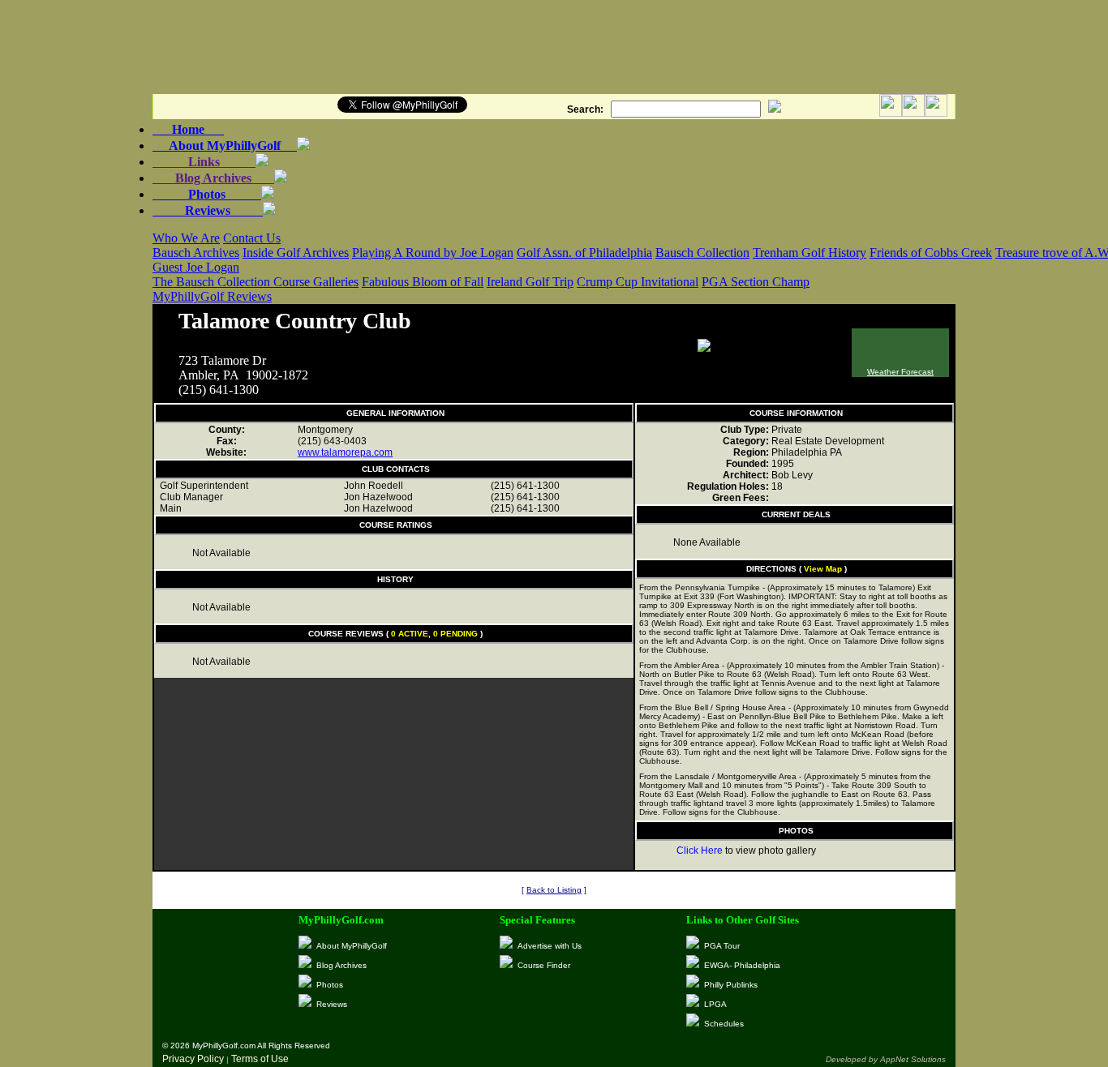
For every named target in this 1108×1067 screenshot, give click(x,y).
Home (188, 129)
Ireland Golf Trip (530, 282)
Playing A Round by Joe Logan (432, 252)
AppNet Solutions (913, 1059)
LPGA (715, 1004)
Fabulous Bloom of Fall (422, 282)
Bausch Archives (195, 252)
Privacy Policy (193, 1059)
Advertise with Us (549, 945)
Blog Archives (213, 178)
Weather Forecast (900, 371)
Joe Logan (212, 267)
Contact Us (252, 238)
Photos (206, 194)
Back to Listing (554, 889)
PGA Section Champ (756, 282)
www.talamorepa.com (345, 452)
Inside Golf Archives (296, 252)
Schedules (724, 1023)
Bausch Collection (702, 252)
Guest (169, 267)
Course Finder (543, 965)
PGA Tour (722, 945)
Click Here (699, 850)
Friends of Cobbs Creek (931, 252)
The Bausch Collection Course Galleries (255, 282)
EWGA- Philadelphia (742, 965)
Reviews (207, 210)
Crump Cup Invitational (637, 282)
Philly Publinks (731, 984)
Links (204, 162)
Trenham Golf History (809, 252)
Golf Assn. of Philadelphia (584, 252)
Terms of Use (260, 1059)
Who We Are (186, 238)
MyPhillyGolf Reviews (212, 296)
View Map (823, 568)
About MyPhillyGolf (224, 145)
